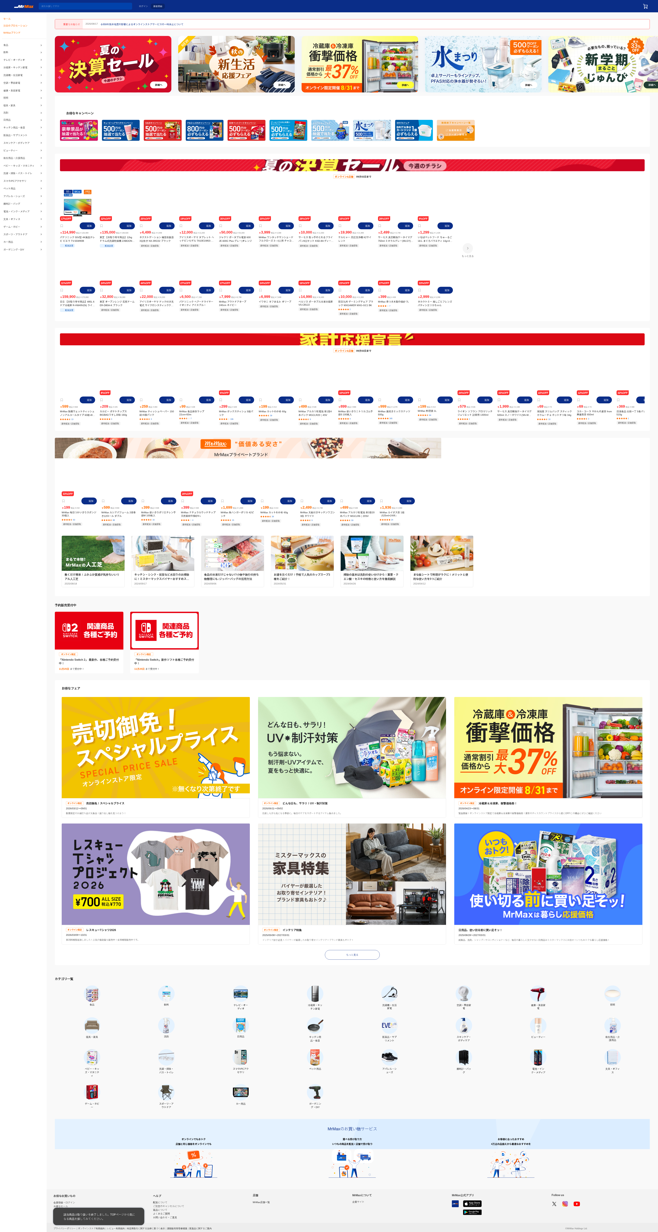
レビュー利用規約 (116, 1226)
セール (7, 18)
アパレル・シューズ (14, 196)
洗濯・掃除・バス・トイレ (17, 173)
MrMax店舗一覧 (261, 1200)
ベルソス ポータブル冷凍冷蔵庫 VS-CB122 (315, 303)
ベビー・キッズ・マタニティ (18, 166)
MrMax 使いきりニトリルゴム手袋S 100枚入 (355, 413)
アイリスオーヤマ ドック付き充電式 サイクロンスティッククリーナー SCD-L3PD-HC (156, 303)
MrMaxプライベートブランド (69, 1208)
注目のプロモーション (15, 25)
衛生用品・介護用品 (14, 158)
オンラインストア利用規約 (91, 1226)
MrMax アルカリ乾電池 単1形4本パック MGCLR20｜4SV (315, 413)
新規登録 (157, 6)
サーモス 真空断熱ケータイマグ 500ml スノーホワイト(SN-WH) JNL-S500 (514, 413)
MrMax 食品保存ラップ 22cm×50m (191, 412)
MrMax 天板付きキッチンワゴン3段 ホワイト (317, 513)
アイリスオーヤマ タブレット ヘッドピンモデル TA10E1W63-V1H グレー (196, 239)
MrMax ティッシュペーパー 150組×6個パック (156, 413)
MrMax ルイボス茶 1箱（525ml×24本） (392, 513)
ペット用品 (9, 188)
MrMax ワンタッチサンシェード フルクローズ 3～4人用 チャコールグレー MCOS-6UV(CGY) (276, 239)
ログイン (143, 6)
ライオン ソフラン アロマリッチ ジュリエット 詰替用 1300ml (475, 413)
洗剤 (5, 113)
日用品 (7, 120)
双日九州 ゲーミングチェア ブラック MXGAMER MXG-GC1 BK (355, 303)
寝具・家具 (9, 105)
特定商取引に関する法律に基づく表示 (146, 1226)
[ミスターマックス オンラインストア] (24, 6)
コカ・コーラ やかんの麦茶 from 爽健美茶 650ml (594, 413)
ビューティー (10, 150)
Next (653, 64)
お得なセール (60, 1204)
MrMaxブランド (12, 32)
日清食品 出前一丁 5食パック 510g (632, 412)
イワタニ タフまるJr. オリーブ (275, 301)
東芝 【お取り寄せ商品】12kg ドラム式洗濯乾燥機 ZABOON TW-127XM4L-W (116, 239)
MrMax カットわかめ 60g (272, 411)
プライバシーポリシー (64, 1226)
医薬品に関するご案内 (200, 1226)
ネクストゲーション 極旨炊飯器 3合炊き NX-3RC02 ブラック (156, 239)
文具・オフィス (11, 218)
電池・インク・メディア (16, 211)
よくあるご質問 (161, 1211)
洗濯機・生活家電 (13, 75)
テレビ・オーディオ (14, 60)
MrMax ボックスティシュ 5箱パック (236, 413)
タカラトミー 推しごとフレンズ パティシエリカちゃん (435, 303)
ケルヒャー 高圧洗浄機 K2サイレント (354, 239)
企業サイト (358, 1199)
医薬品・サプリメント (15, 135)
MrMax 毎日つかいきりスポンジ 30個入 (79, 513)
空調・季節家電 (11, 83)
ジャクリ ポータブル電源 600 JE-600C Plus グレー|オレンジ (235, 239)
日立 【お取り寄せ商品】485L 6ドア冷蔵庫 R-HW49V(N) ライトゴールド (77, 303)
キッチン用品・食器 (14, 128)
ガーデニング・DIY (13, 248)
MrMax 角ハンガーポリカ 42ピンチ (237, 513)
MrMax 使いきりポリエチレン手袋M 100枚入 (158, 513)
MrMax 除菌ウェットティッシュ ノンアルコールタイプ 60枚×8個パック (77, 413)
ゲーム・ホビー (11, 226)
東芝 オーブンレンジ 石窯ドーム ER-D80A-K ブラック (117, 303)
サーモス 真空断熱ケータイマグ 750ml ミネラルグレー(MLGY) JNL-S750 (395, 239)
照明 (5, 98)
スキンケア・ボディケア (16, 143)
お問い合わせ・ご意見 (165, 1215)
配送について (160, 1200)
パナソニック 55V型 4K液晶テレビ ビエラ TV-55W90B (77, 239)
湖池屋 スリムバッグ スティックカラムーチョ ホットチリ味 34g (554, 413)
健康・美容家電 (11, 90)
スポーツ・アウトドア (15, 233)
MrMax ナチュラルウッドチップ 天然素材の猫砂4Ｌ (198, 513)
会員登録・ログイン (64, 1200)
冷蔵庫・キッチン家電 (15, 68)
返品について (160, 1208)
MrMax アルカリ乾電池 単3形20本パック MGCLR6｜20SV (357, 513)
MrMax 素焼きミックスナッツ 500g (394, 412)
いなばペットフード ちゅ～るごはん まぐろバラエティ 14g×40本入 (435, 239)
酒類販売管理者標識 (177, 1226)
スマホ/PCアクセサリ (14, 181)
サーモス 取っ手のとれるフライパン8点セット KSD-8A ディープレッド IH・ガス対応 (315, 239)
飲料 (5, 53)
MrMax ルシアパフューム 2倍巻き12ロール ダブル (118, 513)
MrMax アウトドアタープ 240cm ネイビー (232, 303)
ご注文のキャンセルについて (168, 1204)
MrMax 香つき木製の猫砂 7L (393, 301)
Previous (58, 64)
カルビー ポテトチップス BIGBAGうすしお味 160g (113, 413)
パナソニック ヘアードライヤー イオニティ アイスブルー (196, 303)
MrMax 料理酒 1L (427, 411)
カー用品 (8, 241)
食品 (5, 45)
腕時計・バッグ (11, 203)
